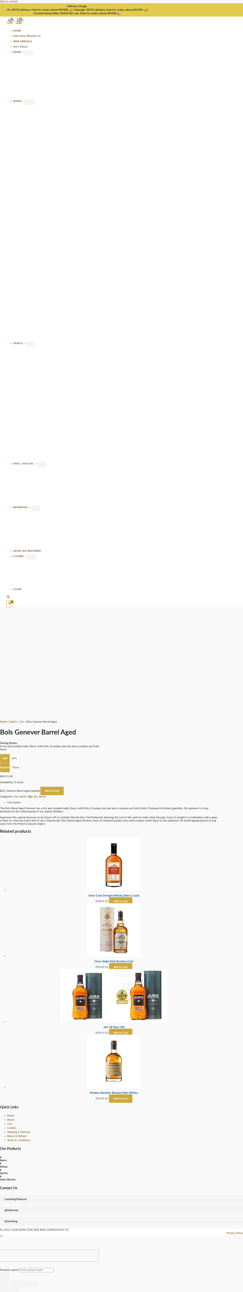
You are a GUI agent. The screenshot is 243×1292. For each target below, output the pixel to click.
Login (17, 589)
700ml (15, 767)
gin (36, 796)
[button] (8, 597)
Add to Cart (52, 791)
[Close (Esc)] (33, 1283)
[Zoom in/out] (4, 1283)
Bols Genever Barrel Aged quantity (20, 791)
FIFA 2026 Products (27, 36)
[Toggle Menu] (29, 53)
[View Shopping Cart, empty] (9, 603)
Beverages (20, 507)
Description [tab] (14, 802)
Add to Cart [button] (120, 901)
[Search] (4, 1276)
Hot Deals (20, 47)
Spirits (18, 343)
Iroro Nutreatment (27, 551)
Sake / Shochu (23, 464)
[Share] (23, 1283)
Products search (9, 1270)
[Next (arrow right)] (14, 1289)
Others (18, 556)
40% (14, 758)
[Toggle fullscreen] (14, 1283)
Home (17, 31)
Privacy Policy (234, 1233)
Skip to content (9, 1)
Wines (17, 101)
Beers (17, 52)
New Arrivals (22, 41)
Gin (22, 721)
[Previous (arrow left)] (4, 1289)
